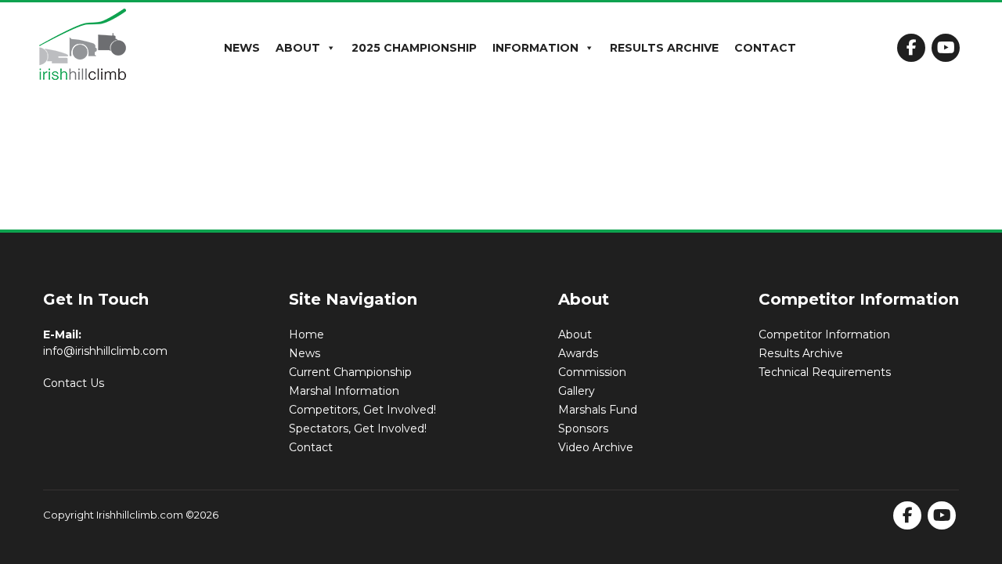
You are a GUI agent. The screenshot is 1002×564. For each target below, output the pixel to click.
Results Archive (664, 48)
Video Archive (595, 447)
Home (306, 334)
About (298, 48)
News (242, 48)
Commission (592, 372)
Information (535, 48)
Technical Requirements (825, 372)
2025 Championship (414, 48)
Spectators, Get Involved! (358, 428)
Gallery (576, 391)
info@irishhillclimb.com (105, 351)
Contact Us (73, 383)
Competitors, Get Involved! (362, 410)
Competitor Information (824, 334)
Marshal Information (344, 391)
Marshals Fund (597, 410)
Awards (578, 353)
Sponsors (583, 428)
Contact (765, 48)
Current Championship (350, 372)
